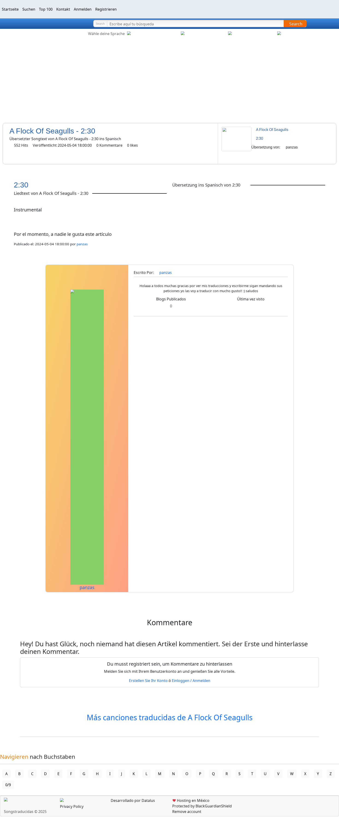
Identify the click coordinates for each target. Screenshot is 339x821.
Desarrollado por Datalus (132, 800)
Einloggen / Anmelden (191, 680)
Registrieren (106, 9)
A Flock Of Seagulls (272, 130)
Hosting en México (190, 800)
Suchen (28, 9)
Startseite (10, 9)
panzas (292, 147)
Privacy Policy (71, 806)
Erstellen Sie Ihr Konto (148, 680)
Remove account (186, 811)
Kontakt (63, 9)
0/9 (8, 784)
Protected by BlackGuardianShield (202, 806)
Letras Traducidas (31, 24)
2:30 (259, 138)
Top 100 (46, 9)
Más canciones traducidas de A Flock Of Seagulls (170, 717)
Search (295, 24)
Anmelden (83, 9)
